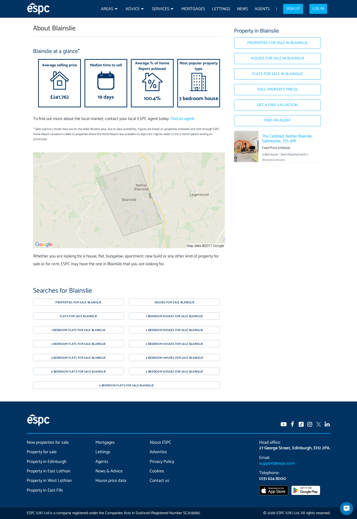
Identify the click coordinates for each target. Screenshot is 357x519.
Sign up (293, 9)
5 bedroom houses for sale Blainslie (174, 371)
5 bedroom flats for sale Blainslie (126, 385)
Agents (262, 9)
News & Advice (109, 471)
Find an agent (182, 118)
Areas (107, 9)
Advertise (158, 452)
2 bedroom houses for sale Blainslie (174, 330)
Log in (318, 9)
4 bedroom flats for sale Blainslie (78, 371)
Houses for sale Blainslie (174, 302)
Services (160, 9)
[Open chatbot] (346, 508)
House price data (110, 480)
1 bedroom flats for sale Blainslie (78, 330)
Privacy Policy (162, 461)
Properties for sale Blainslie (78, 302)
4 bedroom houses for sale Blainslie (175, 358)
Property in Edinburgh (47, 461)
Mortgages (193, 9)
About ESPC (160, 442)
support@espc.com (277, 463)
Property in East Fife (45, 490)
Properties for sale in (277, 43)
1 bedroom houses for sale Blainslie (174, 316)
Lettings (221, 9)
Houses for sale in (277, 58)
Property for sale (42, 452)
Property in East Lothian (49, 471)
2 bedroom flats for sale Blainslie (78, 344)
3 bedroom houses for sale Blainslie (174, 344)
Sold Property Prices (277, 89)
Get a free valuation (277, 105)
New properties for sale (48, 442)
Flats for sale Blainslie (78, 316)
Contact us (159, 480)
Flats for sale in (277, 74)
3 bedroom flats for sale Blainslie (78, 358)
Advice (133, 9)
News (242, 9)
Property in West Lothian (49, 480)
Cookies (157, 471)
